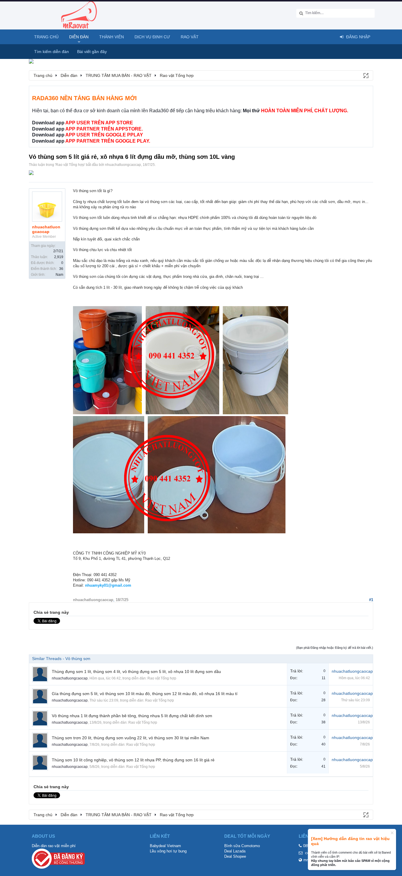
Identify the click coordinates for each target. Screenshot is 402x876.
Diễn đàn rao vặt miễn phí (54, 846)
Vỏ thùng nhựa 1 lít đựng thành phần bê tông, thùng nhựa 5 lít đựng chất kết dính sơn (132, 715)
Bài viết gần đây (92, 51)
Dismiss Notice (392, 833)
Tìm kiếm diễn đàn (51, 51)
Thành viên (111, 36)
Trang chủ (46, 36)
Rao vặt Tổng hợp (70, 165)
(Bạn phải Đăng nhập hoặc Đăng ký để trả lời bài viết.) (334, 647)
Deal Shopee (235, 856)
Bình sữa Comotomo (242, 846)
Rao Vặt (190, 36)
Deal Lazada (234, 851)
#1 (371, 600)
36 (61, 269)
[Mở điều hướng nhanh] (365, 75)
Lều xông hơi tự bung (168, 851)
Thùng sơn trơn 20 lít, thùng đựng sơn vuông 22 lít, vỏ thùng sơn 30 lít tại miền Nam (130, 737)
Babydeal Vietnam (165, 846)
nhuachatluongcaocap (123, 165)
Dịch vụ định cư (152, 36)
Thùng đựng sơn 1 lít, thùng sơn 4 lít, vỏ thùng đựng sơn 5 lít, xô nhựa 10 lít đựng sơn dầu (136, 671)
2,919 (58, 257)
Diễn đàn (79, 36)
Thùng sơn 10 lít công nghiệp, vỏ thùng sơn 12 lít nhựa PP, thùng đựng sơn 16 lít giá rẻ (133, 760)
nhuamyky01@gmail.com (108, 585)
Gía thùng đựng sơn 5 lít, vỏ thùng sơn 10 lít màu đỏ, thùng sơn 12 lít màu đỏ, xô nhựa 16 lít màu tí (144, 693)
